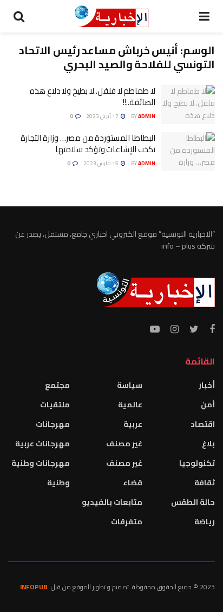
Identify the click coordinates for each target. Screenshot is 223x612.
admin (146, 116)
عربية (132, 424)
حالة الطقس (193, 502)
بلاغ (208, 444)
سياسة (129, 385)
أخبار (207, 385)
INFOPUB (34, 587)
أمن (208, 405)
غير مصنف (124, 444)
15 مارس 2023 (101, 163)
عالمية (130, 405)
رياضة (204, 522)
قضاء (132, 483)
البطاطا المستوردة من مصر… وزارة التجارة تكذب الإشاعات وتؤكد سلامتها (88, 143)
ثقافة (204, 483)
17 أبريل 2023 (103, 116)
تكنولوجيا (197, 463)
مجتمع (57, 385)
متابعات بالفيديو (112, 502)
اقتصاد (203, 424)
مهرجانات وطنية (40, 463)
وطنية (58, 483)
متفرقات (126, 522)
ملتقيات (55, 405)
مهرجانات (53, 424)
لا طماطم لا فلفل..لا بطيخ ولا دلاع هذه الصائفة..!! (92, 96)
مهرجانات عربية (42, 444)
